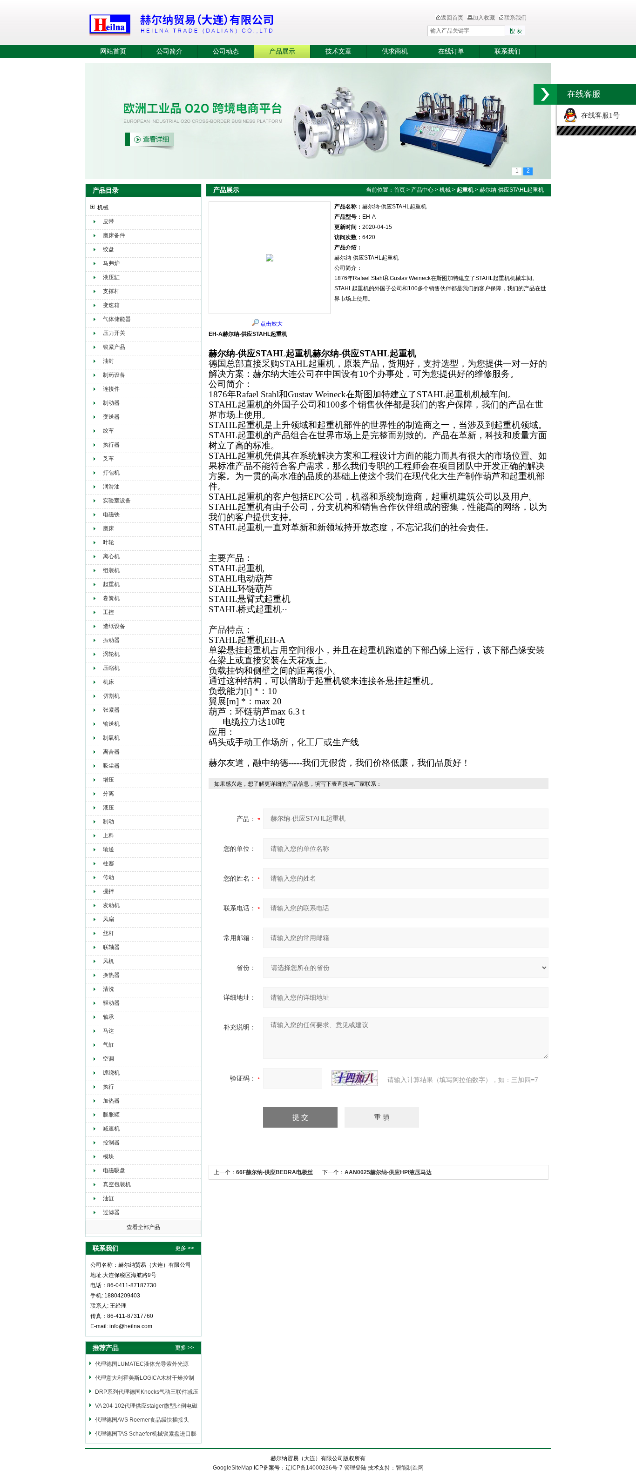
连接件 (111, 389)
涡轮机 (111, 654)
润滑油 (111, 486)
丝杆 (108, 933)
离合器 (111, 752)
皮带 (108, 221)
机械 (102, 207)
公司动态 (226, 51)
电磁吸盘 (114, 1170)
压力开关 (114, 333)
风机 (108, 961)
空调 (108, 1059)
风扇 (108, 919)
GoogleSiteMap (232, 1467)
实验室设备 (117, 500)
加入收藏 (484, 17)
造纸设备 (114, 626)
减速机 (111, 1128)
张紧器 (111, 710)
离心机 (111, 556)
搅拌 (108, 891)
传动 (108, 877)
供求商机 (395, 51)
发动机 (111, 905)
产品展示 (282, 51)
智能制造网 (410, 1467)
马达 (108, 1031)
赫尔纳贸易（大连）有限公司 (236, 23)
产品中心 (422, 190)
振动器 (111, 640)
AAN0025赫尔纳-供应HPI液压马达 (388, 1172)
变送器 (111, 417)
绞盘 (108, 249)
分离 (108, 793)
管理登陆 (355, 1467)
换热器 (111, 975)
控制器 (111, 1142)
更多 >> (184, 1248)
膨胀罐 (111, 1114)
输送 (108, 849)
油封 (108, 361)
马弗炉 (111, 263)
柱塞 (108, 863)
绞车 (108, 431)
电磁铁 (111, 514)
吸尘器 (111, 765)
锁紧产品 (114, 347)
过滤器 (111, 1212)
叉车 (108, 458)
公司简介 (169, 51)
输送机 (111, 724)
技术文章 (338, 51)
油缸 (108, 1198)
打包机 (111, 472)
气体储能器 (117, 319)
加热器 (111, 1100)
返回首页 (452, 17)
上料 (108, 835)
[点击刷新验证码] (355, 1078)
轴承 (108, 1017)
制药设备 (114, 375)
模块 (108, 1156)
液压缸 (111, 277)
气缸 (108, 1045)
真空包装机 (117, 1184)
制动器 (111, 403)
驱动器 (111, 1003)
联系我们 (515, 17)
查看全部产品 (143, 1227)
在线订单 (451, 51)
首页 (399, 190)
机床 (108, 682)
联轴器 (111, 947)
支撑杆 (111, 291)
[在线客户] (545, 94)
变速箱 (111, 305)
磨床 (108, 528)
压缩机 (111, 668)
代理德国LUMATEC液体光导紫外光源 (142, 1364)
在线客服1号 (598, 115)
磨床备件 (114, 235)
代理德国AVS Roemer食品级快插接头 (142, 1420)
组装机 (111, 570)
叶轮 (108, 542)
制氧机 (111, 738)
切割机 (111, 696)
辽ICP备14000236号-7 (314, 1467)
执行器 (111, 444)
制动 (108, 821)
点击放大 (271, 324)
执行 (108, 1086)
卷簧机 (111, 598)
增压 (108, 779)
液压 (108, 807)
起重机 (111, 584)
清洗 (108, 989)
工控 (108, 612)
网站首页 (113, 51)
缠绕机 (111, 1072)
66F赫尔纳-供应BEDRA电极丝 (274, 1172)
